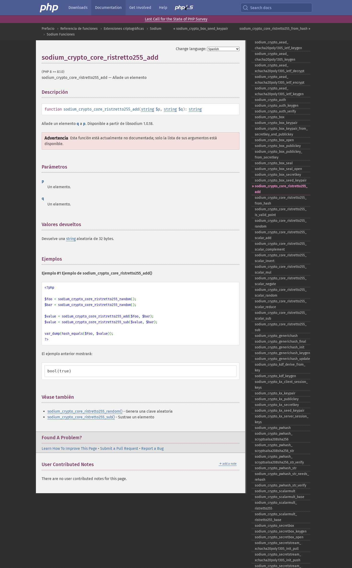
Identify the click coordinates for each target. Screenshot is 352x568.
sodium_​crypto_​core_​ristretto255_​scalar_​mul (281, 270)
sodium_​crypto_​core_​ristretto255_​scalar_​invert (281, 258)
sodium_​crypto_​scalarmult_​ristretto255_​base (276, 517)
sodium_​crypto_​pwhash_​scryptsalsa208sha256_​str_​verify (279, 459)
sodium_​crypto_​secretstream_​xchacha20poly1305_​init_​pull (278, 546)
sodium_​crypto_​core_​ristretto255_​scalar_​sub (281, 316)
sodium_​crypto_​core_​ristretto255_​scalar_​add (281, 235)
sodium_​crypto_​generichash (276, 336)
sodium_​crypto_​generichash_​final (280, 342)
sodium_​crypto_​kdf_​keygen (275, 376)
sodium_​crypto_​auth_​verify (275, 111)
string (147, 109)
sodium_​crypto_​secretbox (274, 526)
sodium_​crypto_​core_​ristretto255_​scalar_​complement (281, 247)
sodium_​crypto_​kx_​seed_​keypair (279, 411)
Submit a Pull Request (119, 448)
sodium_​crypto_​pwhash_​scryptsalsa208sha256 (273, 436)
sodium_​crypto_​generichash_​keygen (282, 353)
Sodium (155, 29)
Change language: (191, 49)
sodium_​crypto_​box (269, 117)
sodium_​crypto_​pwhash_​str (275, 468)
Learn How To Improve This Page (69, 448)
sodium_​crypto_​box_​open (274, 140)
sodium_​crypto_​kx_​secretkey (277, 405)
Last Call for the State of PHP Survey (176, 19)
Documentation (108, 7)
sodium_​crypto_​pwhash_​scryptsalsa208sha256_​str (274, 448)
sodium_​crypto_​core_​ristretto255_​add (281, 189)
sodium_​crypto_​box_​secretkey (278, 175)
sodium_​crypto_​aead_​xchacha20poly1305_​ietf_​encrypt (279, 80)
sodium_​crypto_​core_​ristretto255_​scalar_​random (281, 293)
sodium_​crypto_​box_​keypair (276, 123)
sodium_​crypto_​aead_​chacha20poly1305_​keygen (275, 57)
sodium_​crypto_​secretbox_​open (279, 537)
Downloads (77, 7)
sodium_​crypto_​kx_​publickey (277, 399)
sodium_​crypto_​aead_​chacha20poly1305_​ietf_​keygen (278, 45)
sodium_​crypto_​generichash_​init (279, 347)
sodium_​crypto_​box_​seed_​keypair (281, 180)
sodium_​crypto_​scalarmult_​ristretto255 (276, 505)
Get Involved (140, 7)
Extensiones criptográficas (124, 29)
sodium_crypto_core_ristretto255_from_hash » (274, 29)
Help (163, 7)
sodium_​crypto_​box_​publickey (278, 146)
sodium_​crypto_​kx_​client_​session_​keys (281, 385)
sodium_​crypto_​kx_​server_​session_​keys (281, 419)
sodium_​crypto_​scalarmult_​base (279, 497)
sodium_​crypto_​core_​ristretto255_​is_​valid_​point (281, 212)
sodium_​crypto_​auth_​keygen (276, 106)
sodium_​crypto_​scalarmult (275, 491)
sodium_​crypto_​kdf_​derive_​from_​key (280, 367)
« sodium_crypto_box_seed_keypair (200, 29)
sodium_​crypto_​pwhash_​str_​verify (280, 485)
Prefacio (48, 29)
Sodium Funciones (61, 34)
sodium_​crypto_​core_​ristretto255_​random (281, 223)
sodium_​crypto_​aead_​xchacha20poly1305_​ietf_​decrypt (279, 68)
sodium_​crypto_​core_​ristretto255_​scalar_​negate (281, 281)
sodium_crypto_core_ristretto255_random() (84, 411)
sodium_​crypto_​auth (270, 100)
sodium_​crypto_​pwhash (273, 428)
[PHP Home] (49, 7)
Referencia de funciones (79, 29)
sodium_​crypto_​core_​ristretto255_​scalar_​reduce (281, 304)
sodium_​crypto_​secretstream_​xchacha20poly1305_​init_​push (278, 557)
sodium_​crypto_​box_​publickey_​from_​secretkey (278, 154)
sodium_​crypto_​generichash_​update (282, 359)
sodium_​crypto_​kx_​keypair (275, 393)
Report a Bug (152, 448)
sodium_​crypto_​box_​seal (274, 163)
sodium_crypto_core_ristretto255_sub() (81, 417)
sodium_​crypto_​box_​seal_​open (278, 169)
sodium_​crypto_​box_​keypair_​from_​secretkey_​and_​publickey (281, 131)
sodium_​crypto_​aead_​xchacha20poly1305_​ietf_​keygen (279, 91)
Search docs (260, 8)
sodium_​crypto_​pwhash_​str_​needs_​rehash (282, 477)
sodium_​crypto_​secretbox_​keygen (281, 531)
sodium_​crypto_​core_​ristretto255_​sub (281, 327)
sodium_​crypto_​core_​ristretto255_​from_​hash (281, 200)
